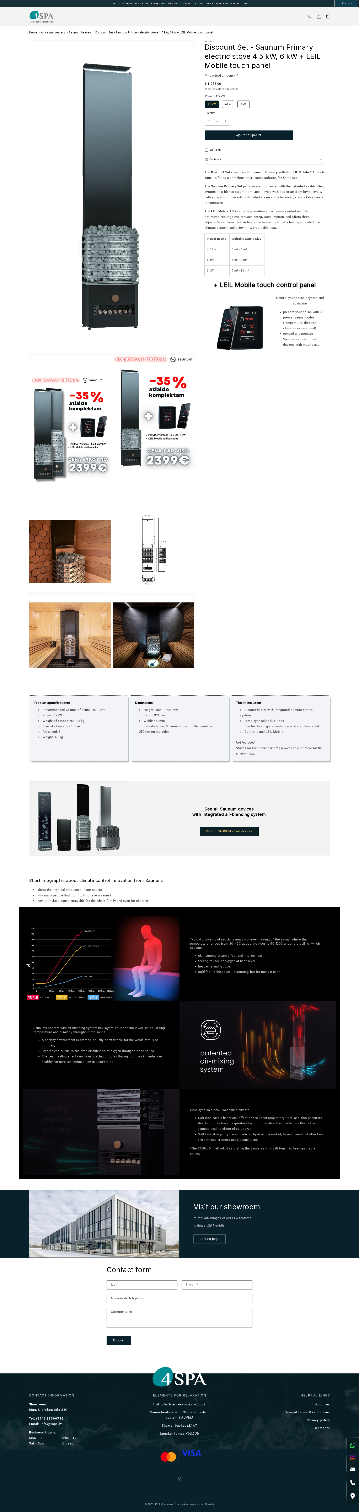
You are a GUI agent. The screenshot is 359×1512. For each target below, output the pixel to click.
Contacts (322, 1428)
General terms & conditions (307, 1412)
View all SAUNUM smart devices (229, 831)
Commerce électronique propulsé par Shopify (187, 1504)
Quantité (210, 112)
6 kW (228, 103)
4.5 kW (212, 103)
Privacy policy (318, 1420)
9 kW (244, 103)
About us (322, 1404)
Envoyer (119, 1340)
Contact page (210, 1239)
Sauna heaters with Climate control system (179, 1415)
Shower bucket (179, 1425)
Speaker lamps (179, 1434)
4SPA (158, 1504)
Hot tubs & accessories (179, 1404)
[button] (72, 16)
